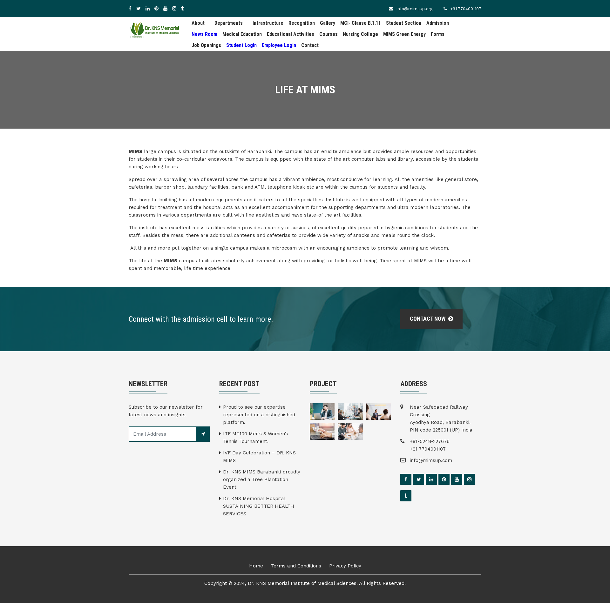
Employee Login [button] (279, 45)
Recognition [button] (301, 23)
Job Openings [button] (206, 45)
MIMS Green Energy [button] (404, 34)
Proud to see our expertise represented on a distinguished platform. (259, 414)
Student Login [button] (241, 45)
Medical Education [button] (242, 34)
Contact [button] (310, 45)
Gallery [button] (327, 23)
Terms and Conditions (296, 566)
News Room (204, 34)
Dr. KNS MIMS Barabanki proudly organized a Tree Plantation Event (261, 479)
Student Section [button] (403, 23)
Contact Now (428, 318)
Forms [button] (437, 34)
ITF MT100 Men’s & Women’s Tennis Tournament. (255, 437)
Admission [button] (437, 23)
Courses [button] (328, 34)
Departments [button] (228, 23)
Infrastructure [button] (268, 23)
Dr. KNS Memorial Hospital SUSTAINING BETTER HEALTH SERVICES (258, 506)
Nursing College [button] (360, 34)
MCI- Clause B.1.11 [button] (360, 23)
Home (256, 566)
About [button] (198, 23)
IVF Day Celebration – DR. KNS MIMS (259, 456)
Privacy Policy (345, 566)
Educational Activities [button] (290, 34)
